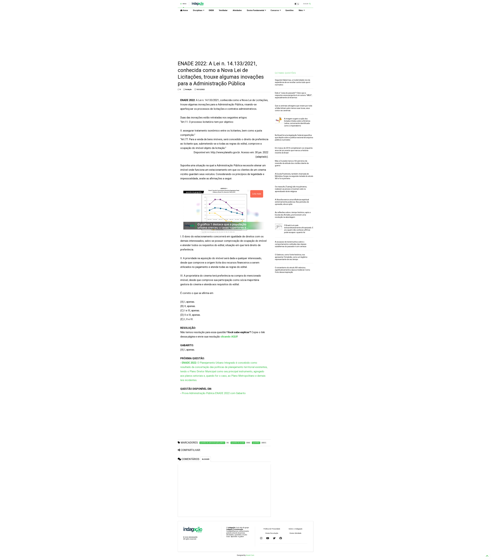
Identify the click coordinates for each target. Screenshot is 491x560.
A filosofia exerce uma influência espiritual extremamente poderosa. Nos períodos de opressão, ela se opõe (292, 202)
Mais (301, 10)
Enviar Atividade (295, 533)
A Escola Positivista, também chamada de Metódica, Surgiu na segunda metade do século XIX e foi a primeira (294, 176)
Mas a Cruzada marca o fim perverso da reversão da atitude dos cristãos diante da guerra (292, 163)
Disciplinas (197, 10)
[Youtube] (267, 538)
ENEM (211, 10)
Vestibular (223, 10)
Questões (289, 10)
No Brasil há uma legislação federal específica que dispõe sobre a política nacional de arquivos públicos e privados (294, 137)
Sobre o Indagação (295, 529)
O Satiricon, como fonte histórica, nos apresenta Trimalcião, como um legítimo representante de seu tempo (291, 257)
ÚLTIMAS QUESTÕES (285, 73)
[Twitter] (274, 538)
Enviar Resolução (271, 533)
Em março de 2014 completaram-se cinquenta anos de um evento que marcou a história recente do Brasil (294, 150)
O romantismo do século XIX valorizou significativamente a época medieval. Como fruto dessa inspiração (292, 270)
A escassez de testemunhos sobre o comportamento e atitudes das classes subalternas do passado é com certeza (290, 244)
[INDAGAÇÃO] (198, 5)
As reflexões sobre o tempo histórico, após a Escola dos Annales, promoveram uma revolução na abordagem (293, 214)
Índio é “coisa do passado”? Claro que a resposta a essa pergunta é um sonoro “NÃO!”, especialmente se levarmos (293, 95)
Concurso (275, 10)
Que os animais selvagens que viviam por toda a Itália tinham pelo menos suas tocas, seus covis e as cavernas (293, 108)
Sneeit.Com (250, 555)
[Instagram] (261, 538)
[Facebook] (280, 538)
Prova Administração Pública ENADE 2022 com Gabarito (214, 393)
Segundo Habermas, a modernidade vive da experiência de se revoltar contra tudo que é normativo (292, 82)
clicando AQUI (229, 336)
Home (185, 10)
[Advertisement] (245, 35)
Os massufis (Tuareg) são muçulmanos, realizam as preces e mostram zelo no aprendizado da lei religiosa (291, 189)
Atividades (237, 10)
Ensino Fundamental (255, 10)
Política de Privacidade (272, 529)
